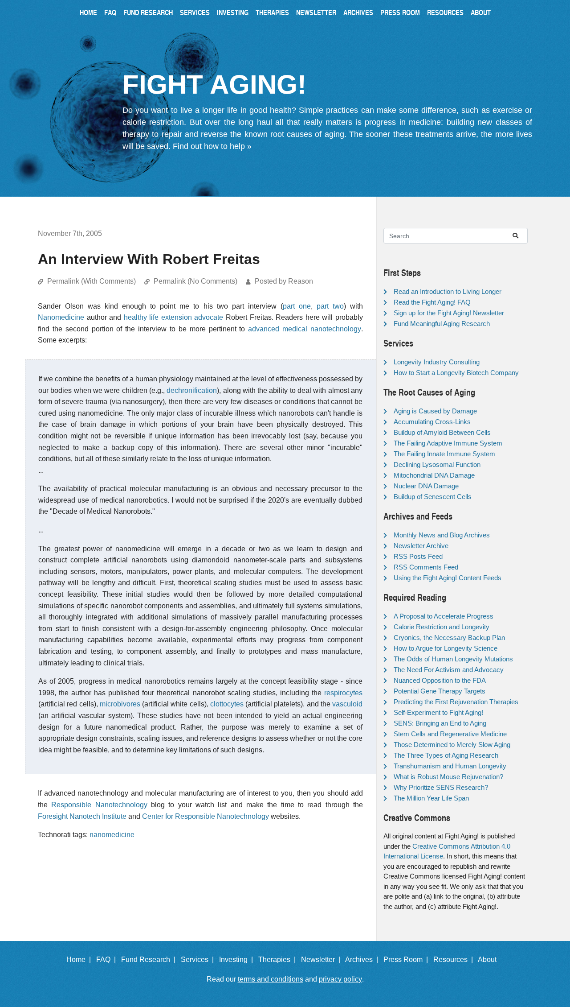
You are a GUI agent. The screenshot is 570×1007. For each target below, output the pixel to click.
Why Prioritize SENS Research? (441, 787)
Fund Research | (150, 959)
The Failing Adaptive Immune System (448, 443)
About (481, 12)
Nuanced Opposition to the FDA (440, 680)
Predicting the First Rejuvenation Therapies (456, 702)
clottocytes (227, 704)
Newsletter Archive (421, 545)
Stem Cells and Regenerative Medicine (450, 734)
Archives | (363, 959)
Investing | (237, 959)
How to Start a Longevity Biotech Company (456, 372)
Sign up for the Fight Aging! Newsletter (449, 313)
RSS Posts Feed (418, 556)
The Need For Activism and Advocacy (449, 669)
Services (195, 12)
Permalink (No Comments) (195, 281)
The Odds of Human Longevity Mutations (453, 659)
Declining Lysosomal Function (437, 464)
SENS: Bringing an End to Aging (440, 723)
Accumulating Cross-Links (432, 421)
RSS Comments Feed (426, 567)
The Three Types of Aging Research (446, 755)
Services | (199, 959)
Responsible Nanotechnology (99, 805)
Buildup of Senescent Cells (433, 496)
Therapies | (278, 959)
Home (88, 12)
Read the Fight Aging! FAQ (432, 302)
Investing (232, 12)
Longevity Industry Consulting (437, 362)
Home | (80, 959)
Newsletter (316, 12)
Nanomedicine (61, 317)
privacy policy (340, 979)
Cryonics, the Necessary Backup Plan (449, 637)
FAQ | (107, 959)
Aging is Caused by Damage (435, 411)
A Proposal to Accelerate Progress (443, 616)
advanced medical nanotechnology (304, 329)
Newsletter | (322, 959)
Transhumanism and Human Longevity (450, 766)
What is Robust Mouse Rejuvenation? (448, 776)
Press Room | (407, 959)
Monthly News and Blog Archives (442, 535)
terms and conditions (270, 979)
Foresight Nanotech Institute (82, 816)
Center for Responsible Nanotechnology (205, 816)
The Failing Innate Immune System (444, 454)
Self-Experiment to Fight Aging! (438, 712)
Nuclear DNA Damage (426, 486)
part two (330, 306)
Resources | (454, 959)
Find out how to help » (212, 146)
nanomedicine (112, 834)
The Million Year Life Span (431, 798)
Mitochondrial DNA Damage (434, 475)
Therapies (272, 12)
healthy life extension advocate (174, 317)
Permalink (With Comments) (91, 281)
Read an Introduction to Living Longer (447, 291)
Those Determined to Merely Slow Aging (452, 744)
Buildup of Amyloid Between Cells (442, 432)
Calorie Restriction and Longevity (441, 627)
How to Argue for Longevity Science (445, 648)
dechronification (192, 390)
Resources (445, 12)
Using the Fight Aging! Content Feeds (447, 578)
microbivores (120, 704)
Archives (358, 12)
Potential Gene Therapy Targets (439, 691)
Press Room (400, 12)
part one (297, 306)
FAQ (110, 12)
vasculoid (347, 704)
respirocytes (343, 693)
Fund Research (148, 12)
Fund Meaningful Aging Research (442, 323)
